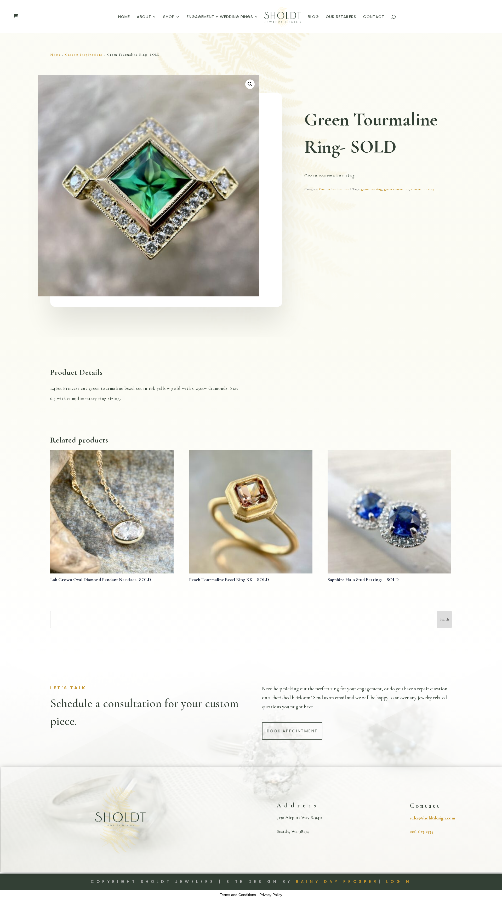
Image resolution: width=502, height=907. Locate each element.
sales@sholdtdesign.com (432, 818)
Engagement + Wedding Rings (220, 17)
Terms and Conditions (238, 895)
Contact (373, 17)
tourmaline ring (422, 189)
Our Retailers (341, 17)
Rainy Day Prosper (337, 881)
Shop (169, 17)
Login (399, 881)
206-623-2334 (421, 831)
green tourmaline (396, 189)
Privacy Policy (270, 895)
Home (124, 17)
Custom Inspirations (84, 55)
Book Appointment (292, 731)
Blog (313, 17)
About (144, 17)
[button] (250, 84)
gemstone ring (371, 189)
